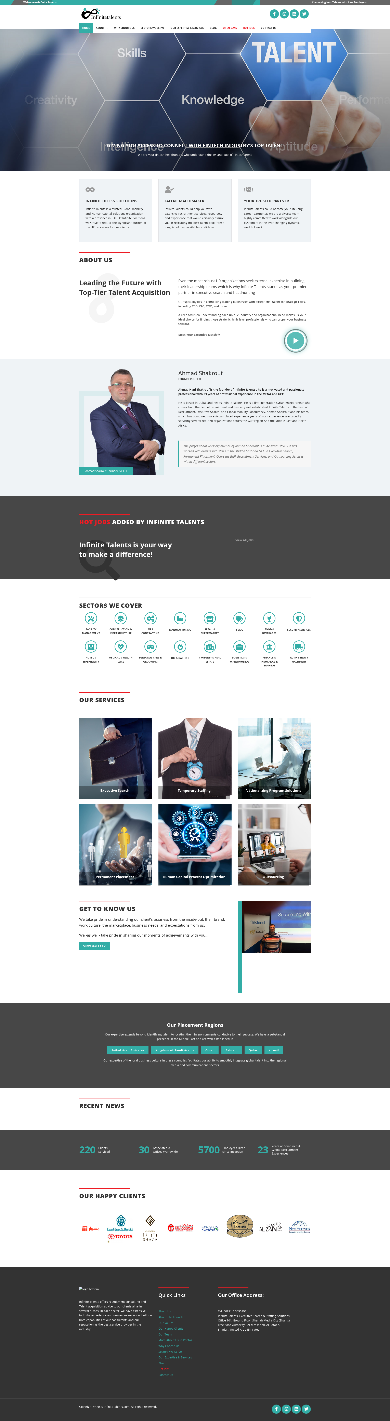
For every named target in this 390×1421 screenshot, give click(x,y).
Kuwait (274, 1050)
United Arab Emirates (127, 1050)
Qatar (253, 1050)
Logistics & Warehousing (239, 659)
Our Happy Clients (170, 1328)
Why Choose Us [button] (124, 28)
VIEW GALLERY (94, 946)
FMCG (239, 629)
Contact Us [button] (268, 28)
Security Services (299, 629)
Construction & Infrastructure (120, 631)
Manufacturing (180, 629)
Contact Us (165, 1375)
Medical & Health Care (120, 659)
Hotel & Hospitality (91, 659)
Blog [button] (213, 28)
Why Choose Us (168, 1346)
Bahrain (231, 1050)
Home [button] (86, 28)
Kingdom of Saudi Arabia (174, 1050)
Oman (209, 1050)
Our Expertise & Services (175, 1357)
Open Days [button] (230, 28)
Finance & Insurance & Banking (269, 661)
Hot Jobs (164, 1369)
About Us (164, 1311)
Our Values (165, 1323)
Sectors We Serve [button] (152, 28)
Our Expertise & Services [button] (187, 28)
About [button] (100, 28)
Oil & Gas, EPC (180, 658)
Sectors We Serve (170, 1352)
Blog (161, 1363)
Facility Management (91, 631)
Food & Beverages (269, 631)
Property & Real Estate (210, 659)
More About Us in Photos (175, 1340)
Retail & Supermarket (210, 631)
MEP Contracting (150, 631)
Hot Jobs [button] (249, 28)
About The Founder (171, 1317)
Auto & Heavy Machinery (299, 659)
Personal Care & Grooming (150, 659)
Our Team (165, 1334)
